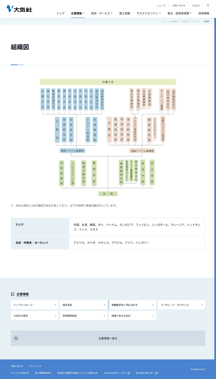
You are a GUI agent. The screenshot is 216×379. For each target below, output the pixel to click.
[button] (78, 13)
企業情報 (23, 294)
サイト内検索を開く (208, 5)
